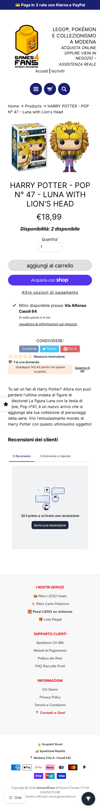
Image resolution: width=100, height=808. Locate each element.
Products (33, 106)
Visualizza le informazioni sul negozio (48, 324)
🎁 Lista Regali (50, 619)
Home (13, 106)
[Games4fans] (27, 46)
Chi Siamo (50, 689)
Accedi (41, 71)
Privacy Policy (50, 697)
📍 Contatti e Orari (50, 713)
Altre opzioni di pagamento (50, 292)
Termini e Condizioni (50, 705)
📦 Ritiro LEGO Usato (50, 596)
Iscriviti (58, 71)
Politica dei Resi (50, 658)
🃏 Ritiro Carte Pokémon (50, 604)
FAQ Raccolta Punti (50, 666)
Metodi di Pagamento (50, 650)
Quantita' (50, 239)
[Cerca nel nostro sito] (64, 89)
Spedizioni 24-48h (50, 643)
